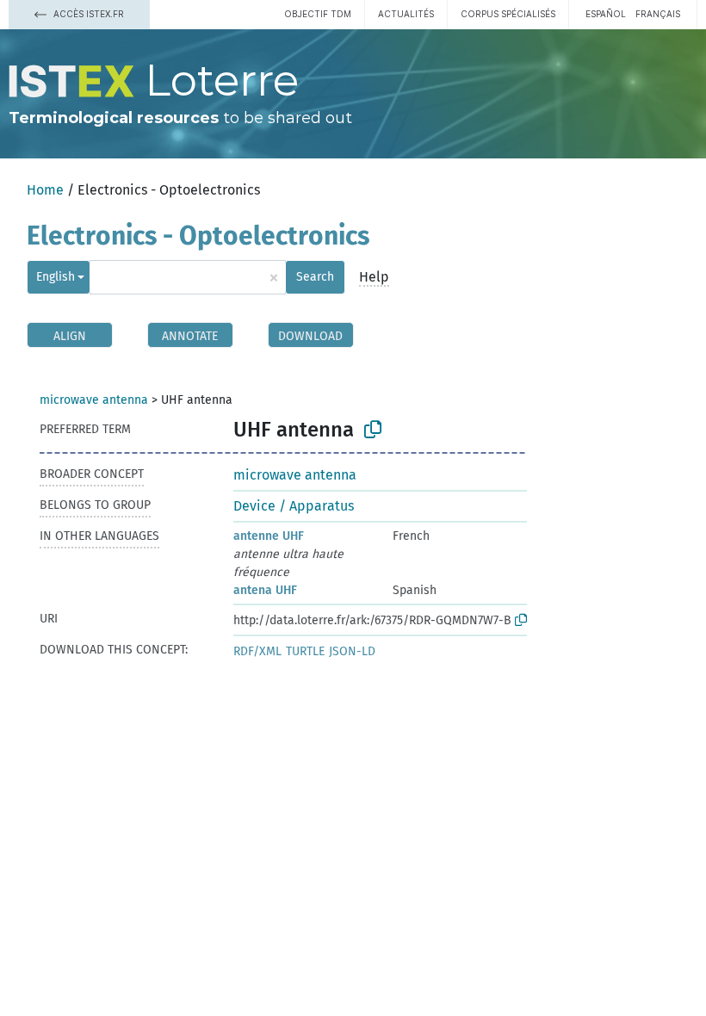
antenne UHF (268, 536)
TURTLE (305, 651)
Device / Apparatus (293, 506)
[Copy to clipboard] (372, 430)
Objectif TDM (317, 14)
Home (45, 190)
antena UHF (265, 590)
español (605, 14)
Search (315, 276)
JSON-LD (352, 651)
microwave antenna (94, 400)
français (657, 14)
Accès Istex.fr (87, 14)
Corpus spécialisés (508, 14)
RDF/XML (257, 651)
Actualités (406, 14)
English (55, 276)
